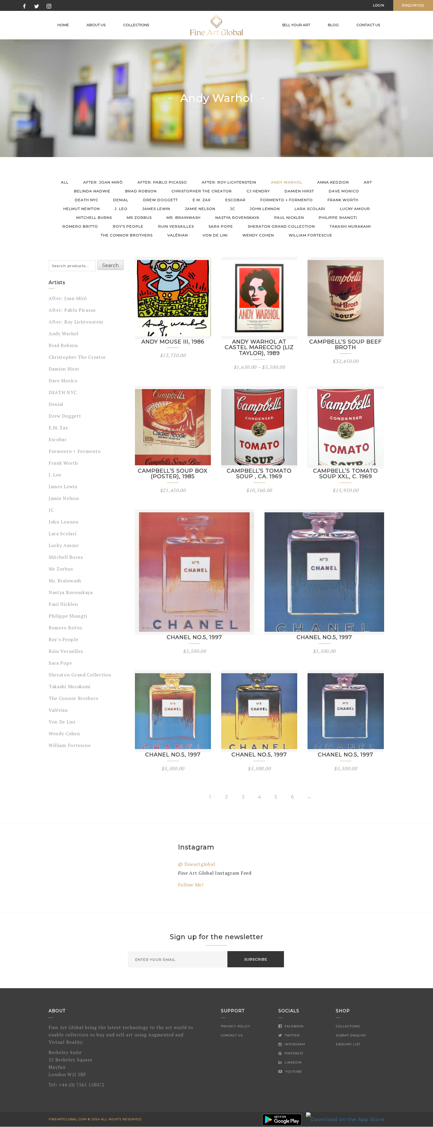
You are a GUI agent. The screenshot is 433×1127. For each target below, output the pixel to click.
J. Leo (121, 208)
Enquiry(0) (413, 5)
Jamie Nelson (200, 208)
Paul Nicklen (289, 217)
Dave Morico (344, 191)
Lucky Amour (355, 208)
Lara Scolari (310, 208)
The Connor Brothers (127, 235)
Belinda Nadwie (92, 191)
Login (378, 5)
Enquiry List (348, 1044)
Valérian (177, 235)
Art (368, 182)
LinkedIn (292, 1062)
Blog (333, 25)
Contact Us (232, 1035)
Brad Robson (141, 191)
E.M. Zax (202, 200)
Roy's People (128, 226)
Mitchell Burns (94, 217)
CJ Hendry (258, 191)
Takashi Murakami (350, 226)
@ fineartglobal (196, 864)
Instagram (294, 1044)
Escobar (235, 200)
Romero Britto (80, 226)
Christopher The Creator (201, 191)
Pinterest (293, 1053)
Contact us (368, 25)
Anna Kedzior (333, 182)
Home (63, 25)
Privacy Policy (235, 1026)
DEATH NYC (86, 200)
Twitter (292, 1035)
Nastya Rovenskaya (237, 217)
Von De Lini (215, 235)
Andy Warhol (287, 182)
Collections (136, 25)
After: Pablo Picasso (162, 182)
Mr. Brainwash (183, 217)
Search (110, 265)
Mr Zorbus (139, 217)
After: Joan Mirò (103, 182)
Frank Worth (343, 200)
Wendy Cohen (258, 235)
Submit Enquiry (351, 1035)
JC (232, 208)
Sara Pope (221, 226)
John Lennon (265, 208)
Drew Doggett (160, 200)
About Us (96, 25)
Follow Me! (191, 884)
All (65, 182)
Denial (120, 200)
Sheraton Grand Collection (281, 226)
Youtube (293, 1071)
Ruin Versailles (176, 226)
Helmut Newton (81, 208)
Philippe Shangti (338, 217)
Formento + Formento (286, 200)
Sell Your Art (296, 25)
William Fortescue (310, 235)
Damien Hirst (299, 191)
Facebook (293, 1026)
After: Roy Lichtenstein (229, 182)
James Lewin (156, 208)
